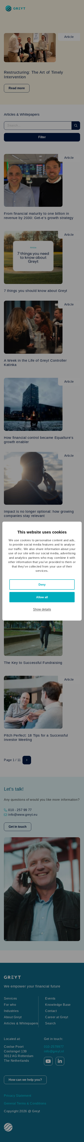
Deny (42, 584)
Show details (42, 609)
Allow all (42, 597)
